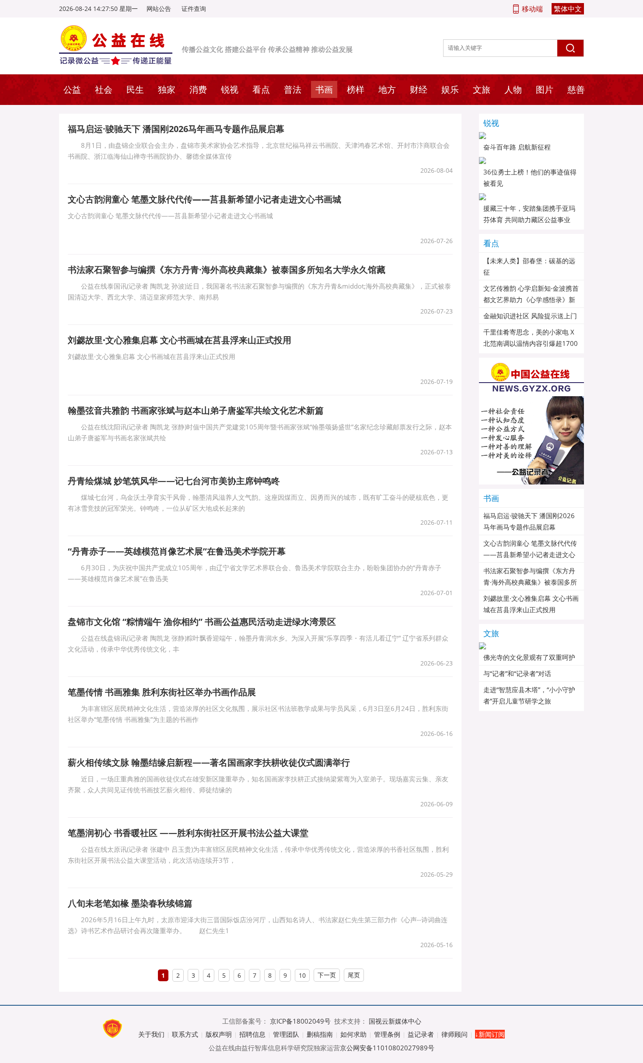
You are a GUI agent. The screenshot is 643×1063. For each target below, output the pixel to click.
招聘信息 (252, 1034)
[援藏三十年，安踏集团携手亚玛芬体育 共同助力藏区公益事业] (531, 196)
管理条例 (387, 1034)
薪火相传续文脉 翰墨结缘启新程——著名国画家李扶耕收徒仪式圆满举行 (209, 762)
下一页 (327, 975)
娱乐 (450, 89)
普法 (292, 89)
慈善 (576, 89)
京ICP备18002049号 (300, 1021)
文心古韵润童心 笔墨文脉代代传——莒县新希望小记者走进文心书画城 (530, 554)
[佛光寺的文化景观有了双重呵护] (531, 645)
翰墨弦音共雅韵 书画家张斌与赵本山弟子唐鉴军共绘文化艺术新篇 (196, 410)
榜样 (355, 89)
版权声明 (219, 1034)
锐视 (229, 89)
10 (302, 975)
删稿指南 (320, 1034)
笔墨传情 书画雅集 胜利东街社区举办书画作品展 (162, 692)
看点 (261, 89)
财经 (418, 89)
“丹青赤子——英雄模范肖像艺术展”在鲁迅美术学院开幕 (177, 551)
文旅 (481, 89)
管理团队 (286, 1034)
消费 (198, 89)
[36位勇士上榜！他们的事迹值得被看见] (531, 160)
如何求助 (353, 1034)
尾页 (354, 975)
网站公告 (159, 8)
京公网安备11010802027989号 (387, 1047)
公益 (72, 89)
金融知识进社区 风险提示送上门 (530, 315)
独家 (166, 89)
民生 (135, 89)
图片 (544, 89)
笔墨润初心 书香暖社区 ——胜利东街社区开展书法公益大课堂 (188, 833)
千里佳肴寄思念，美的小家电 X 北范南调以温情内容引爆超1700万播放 (530, 343)
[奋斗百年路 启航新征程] (531, 135)
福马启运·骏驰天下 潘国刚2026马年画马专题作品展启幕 (176, 129)
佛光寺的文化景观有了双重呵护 (529, 657)
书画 (324, 89)
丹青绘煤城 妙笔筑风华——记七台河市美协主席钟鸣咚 (174, 481)
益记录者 (421, 1034)
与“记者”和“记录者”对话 (517, 673)
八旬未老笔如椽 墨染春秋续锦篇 (130, 903)
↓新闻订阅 (490, 1034)
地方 (387, 89)
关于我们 (151, 1034)
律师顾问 (454, 1034)
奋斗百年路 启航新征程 (517, 147)
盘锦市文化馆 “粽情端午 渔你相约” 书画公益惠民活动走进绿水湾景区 (202, 621)
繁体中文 (568, 9)
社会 (103, 89)
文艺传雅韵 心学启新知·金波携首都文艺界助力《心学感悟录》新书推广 (531, 299)
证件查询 (194, 8)
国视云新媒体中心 (395, 1021)
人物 (513, 89)
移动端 (532, 9)
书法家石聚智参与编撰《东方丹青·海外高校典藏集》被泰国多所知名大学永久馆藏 (226, 269)
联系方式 (185, 1034)
